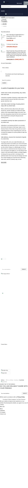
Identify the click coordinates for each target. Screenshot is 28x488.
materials (4, 24)
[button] (19, 3)
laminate (4, 19)
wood (3, 17)
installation (4, 21)
